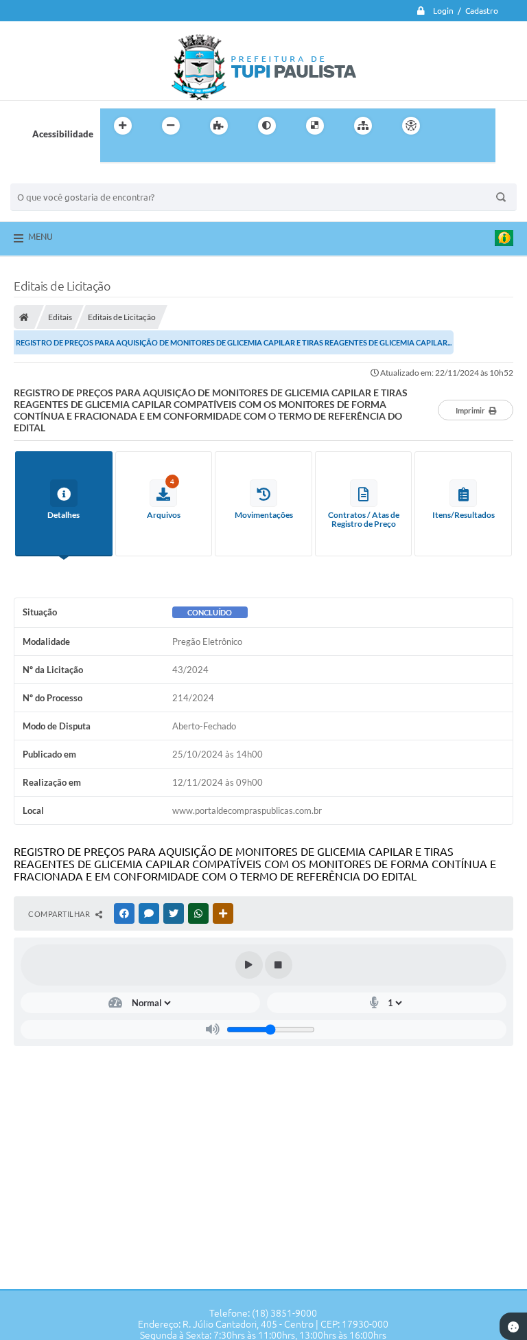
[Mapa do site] (363, 126)
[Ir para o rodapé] (144, 154)
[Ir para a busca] (114, 154)
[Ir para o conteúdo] (450, 125)
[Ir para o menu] (480, 125)
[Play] (249, 965)
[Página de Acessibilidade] (411, 126)
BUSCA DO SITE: (50, 176)
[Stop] (278, 965)
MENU (40, 236)
